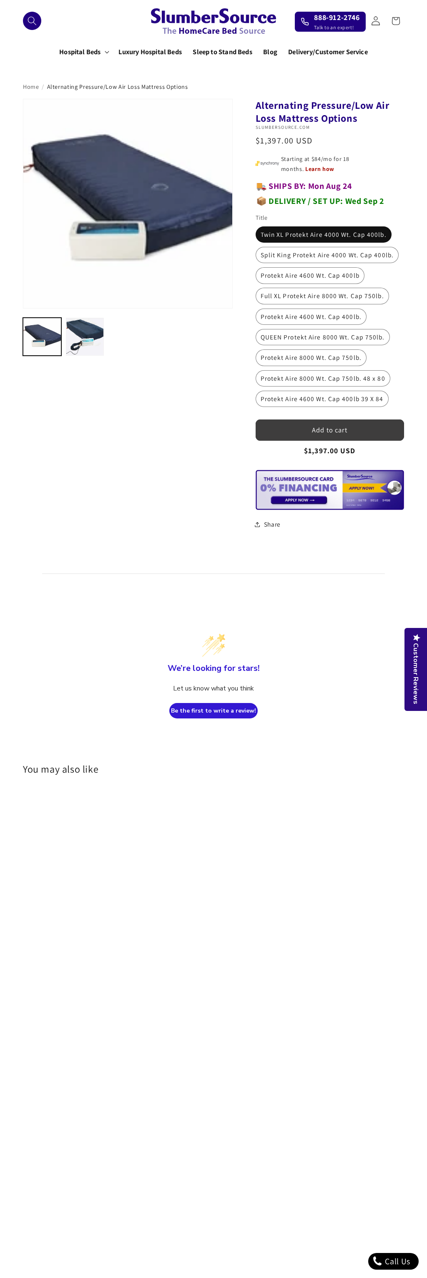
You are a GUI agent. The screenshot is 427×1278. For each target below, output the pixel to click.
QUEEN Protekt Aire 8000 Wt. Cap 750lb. (323, 337)
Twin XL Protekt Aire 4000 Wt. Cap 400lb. (324, 234)
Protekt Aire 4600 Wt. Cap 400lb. (311, 316)
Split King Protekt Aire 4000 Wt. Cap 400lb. (327, 255)
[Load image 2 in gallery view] (85, 337)
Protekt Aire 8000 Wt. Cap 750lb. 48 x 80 (323, 378)
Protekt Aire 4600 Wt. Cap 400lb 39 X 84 (322, 398)
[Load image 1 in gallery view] (42, 337)
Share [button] (272, 524)
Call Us (396, 1261)
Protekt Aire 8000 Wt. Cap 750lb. (311, 357)
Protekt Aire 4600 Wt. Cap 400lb (310, 275)
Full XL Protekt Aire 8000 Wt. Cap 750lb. (322, 295)
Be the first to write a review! (213, 711)
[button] (32, 21)
